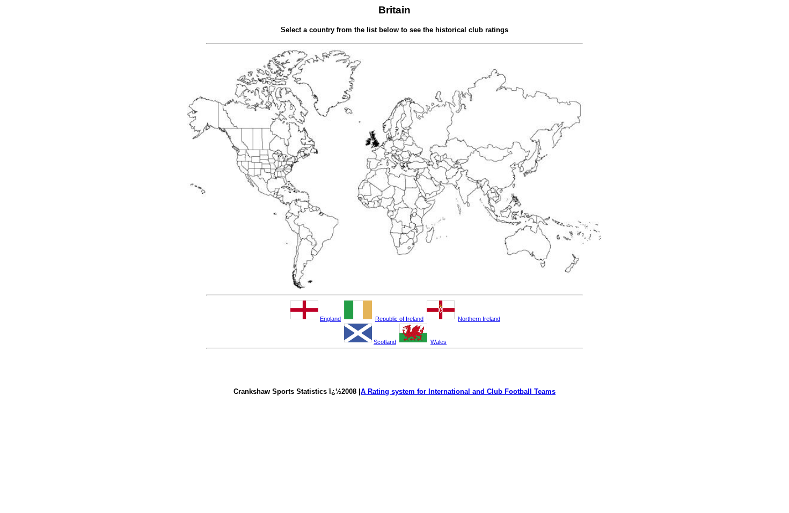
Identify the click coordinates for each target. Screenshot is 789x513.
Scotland (385, 342)
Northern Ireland (479, 319)
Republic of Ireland (399, 319)
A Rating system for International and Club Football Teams (458, 391)
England (330, 319)
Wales (438, 342)
